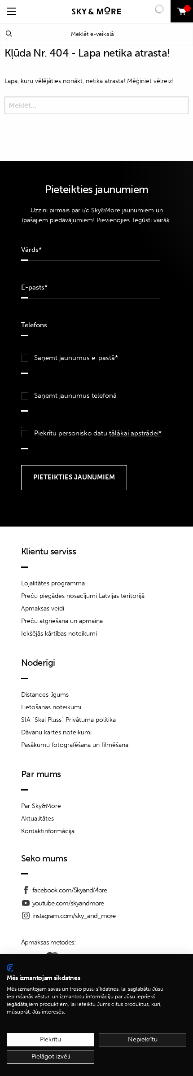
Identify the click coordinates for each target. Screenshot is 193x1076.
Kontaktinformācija (48, 831)
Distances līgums (45, 694)
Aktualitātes (37, 818)
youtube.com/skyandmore (68, 903)
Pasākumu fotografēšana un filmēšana (74, 745)
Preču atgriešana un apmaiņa (62, 621)
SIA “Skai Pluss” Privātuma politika (68, 720)
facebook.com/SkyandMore (69, 890)
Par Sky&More (41, 806)
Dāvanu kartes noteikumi (56, 732)
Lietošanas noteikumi (51, 707)
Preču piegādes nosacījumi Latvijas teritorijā (83, 596)
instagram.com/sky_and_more (73, 916)
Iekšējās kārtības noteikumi (59, 633)
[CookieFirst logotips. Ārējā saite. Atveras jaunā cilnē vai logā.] (10, 968)
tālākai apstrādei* (135, 433)
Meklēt (9, 34)
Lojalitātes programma (53, 583)
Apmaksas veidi (42, 608)
